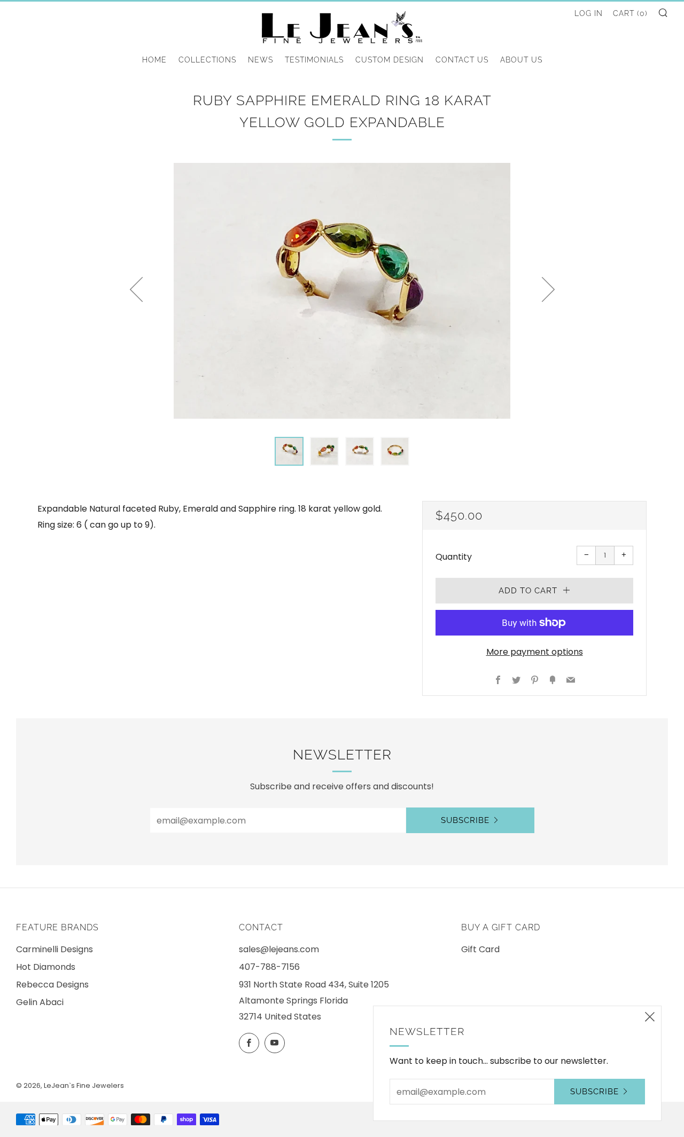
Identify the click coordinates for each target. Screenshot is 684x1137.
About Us (521, 60)
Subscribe (465, 820)
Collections (207, 60)
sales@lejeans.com (279, 949)
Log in (588, 13)
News (260, 60)
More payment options (534, 652)
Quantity (454, 557)
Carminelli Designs (54, 949)
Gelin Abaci (40, 1002)
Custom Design (389, 60)
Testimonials (314, 60)
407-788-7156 (269, 967)
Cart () (630, 13)
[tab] (289, 451)
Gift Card (480, 949)
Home (154, 60)
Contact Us (462, 60)
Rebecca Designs (52, 984)
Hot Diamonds (45, 967)
